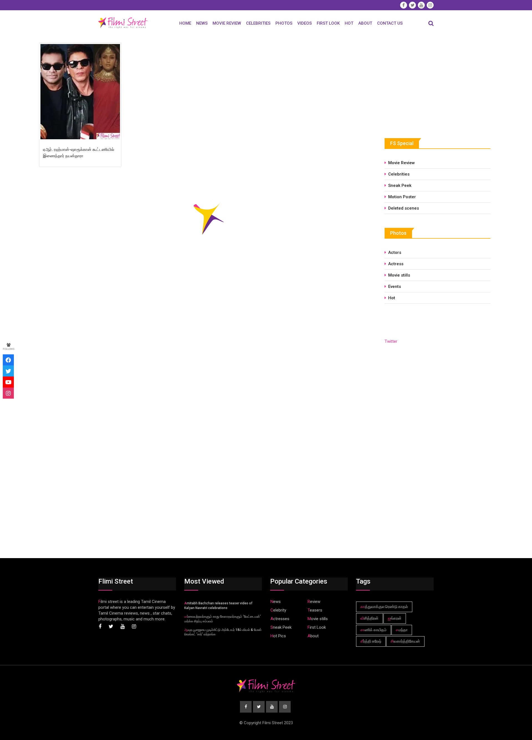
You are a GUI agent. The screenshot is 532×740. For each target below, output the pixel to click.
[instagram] (8, 393)
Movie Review (227, 23)
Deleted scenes (403, 208)
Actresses (279, 618)
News (202, 23)
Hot (349, 23)
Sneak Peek (399, 185)
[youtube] (8, 382)
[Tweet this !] (8, 371)
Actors (394, 252)
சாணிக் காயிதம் (373, 630)
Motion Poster (402, 196)
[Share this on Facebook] (8, 359)
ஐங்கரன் (394, 618)
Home (185, 23)
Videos (304, 23)
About (365, 23)
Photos (283, 23)
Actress (395, 263)
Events (394, 286)
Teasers (315, 610)
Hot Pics (278, 635)
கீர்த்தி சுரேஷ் (370, 641)
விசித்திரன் (369, 618)
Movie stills (399, 275)
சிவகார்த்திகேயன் (405, 641)
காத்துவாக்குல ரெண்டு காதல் (384, 606)
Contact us (390, 23)
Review (314, 601)
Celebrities (258, 23)
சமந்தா (402, 630)
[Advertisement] (426, 82)
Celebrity (278, 610)
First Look (328, 23)
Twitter (391, 341)
